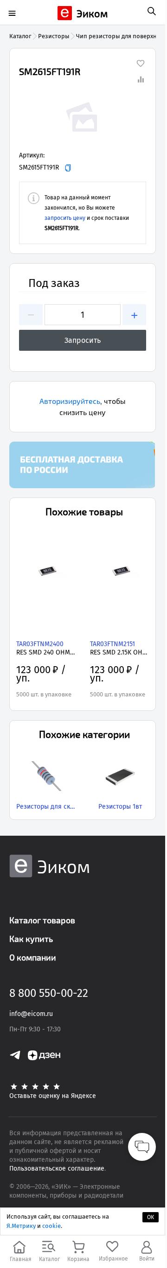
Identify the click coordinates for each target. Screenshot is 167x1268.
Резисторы (54, 36)
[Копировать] (67, 167)
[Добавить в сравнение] (140, 79)
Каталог (20, 36)
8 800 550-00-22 (48, 993)
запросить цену (65, 218)
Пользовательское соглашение (56, 1169)
